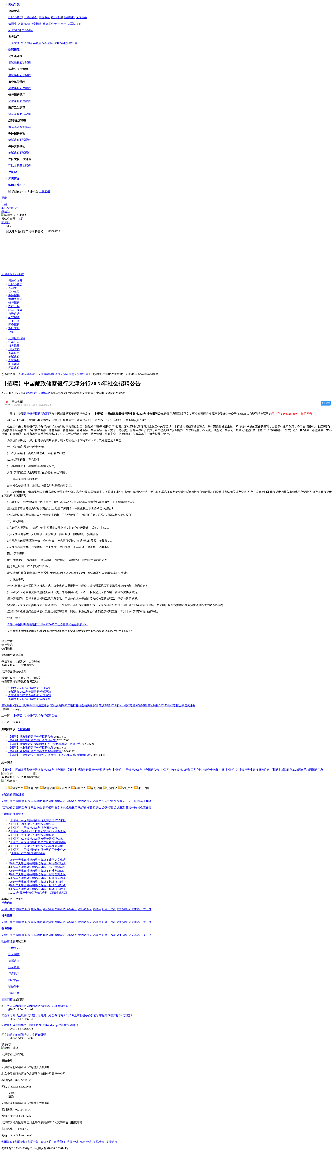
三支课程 (25, 165)
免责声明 (85, 1141)
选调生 (12, 23)
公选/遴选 (14, 30)
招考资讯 (14, 947)
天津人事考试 (26, 374)
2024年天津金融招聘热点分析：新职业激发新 (39, 892)
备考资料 (18, 813)
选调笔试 (25, 126)
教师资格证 (15, 299)
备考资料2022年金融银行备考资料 (29, 698)
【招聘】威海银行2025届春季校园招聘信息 (35, 751)
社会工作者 (50, 23)
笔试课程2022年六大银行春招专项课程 (123, 705)
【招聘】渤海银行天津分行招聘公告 (35, 715)
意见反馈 (98, 1141)
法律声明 (72, 1141)
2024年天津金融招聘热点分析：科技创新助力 (38, 870)
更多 (11, 331)
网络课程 (14, 367)
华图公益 (33, 1141)
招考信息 (68, 374)
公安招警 (36, 23)
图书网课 (14, 364)
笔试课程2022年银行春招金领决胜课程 (74, 705)
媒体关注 (46, 1141)
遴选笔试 (14, 126)
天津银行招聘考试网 (38, 392)
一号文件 (14, 43)
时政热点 (14, 980)
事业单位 (44, 17)
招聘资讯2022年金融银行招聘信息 (29, 688)
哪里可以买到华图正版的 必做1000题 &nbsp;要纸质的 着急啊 (41, 1025)
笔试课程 (14, 62)
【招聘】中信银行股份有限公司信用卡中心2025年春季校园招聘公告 (50, 754)
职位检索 (14, 967)
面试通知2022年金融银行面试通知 (29, 695)
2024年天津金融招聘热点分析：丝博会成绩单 (38, 885)
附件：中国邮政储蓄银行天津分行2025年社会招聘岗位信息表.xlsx (47, 624)
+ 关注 (20, 218)
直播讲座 (14, 960)
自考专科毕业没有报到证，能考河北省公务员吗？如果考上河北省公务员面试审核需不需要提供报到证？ (68, 1015)
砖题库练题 (8, 941)
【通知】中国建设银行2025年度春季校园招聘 (38, 842)
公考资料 (26, 43)
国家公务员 (15, 17)
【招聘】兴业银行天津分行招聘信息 (31, 747)
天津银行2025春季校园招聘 (28, 853)
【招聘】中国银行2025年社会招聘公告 (32, 740)
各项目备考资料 (43, 43)
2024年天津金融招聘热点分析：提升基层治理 (38, 878)
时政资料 (59, 43)
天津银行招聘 (16, 338)
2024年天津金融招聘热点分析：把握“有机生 (37, 881)
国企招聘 (27, 30)
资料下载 (14, 993)
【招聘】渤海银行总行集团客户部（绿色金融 (38, 831)
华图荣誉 (20, 1141)
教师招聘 (56, 17)
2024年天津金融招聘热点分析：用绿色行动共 (38, 863)
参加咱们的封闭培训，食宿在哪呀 (25, 1034)
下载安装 (44, 191)
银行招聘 (14, 302)
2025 (21, 729)
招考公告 (14, 342)
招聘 (27, 729)
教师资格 (23, 23)
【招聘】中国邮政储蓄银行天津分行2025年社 (38, 820)
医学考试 (60, 801)
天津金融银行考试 (12, 274)
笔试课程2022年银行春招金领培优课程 (171, 705)
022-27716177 (9, 208)
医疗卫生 (81, 17)
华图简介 (7, 1141)
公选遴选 (14, 313)
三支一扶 (63, 23)
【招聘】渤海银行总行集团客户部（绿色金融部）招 (192, 769)
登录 (4, 197)
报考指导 (14, 345)
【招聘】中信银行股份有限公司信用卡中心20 (38, 849)
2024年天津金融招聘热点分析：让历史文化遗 (38, 859)
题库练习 (14, 973)
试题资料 (14, 349)
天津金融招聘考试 (49, 374)
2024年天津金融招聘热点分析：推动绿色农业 (38, 889)
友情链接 (111, 1141)
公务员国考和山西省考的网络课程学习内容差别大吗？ (37, 1005)
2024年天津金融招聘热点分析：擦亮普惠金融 (38, 874)
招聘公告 (71, 43)
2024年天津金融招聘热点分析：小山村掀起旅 (38, 867)
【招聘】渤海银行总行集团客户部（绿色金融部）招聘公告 (45, 743)
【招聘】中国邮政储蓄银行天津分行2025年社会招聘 (33, 769)
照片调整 (14, 954)
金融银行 (69, 17)
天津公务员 (31, 17)
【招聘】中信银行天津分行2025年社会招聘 (36, 845)
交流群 (5, 222)
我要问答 (7, 999)
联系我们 (59, 1141)
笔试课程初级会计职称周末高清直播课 (25, 705)
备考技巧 (14, 353)
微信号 (5, 211)
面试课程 (25, 62)
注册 (4, 204)
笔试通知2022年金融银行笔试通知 (29, 691)
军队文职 (75, 23)
